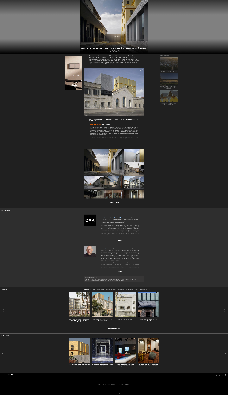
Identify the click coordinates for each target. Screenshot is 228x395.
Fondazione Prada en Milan (105, 119)
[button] (3, 310)
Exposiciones (143, 289)
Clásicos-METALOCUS (111, 289)
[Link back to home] (9, 375)
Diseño (136, 289)
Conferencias (129, 289)
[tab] (87, 289)
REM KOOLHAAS (105, 246)
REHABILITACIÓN (87, 289)
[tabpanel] (114, 310)
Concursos (121, 289)
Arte (94, 289)
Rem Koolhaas (106, 124)
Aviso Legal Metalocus (111, 393)
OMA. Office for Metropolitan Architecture (115, 215)
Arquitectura (100, 289)
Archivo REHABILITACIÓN (114, 328)
